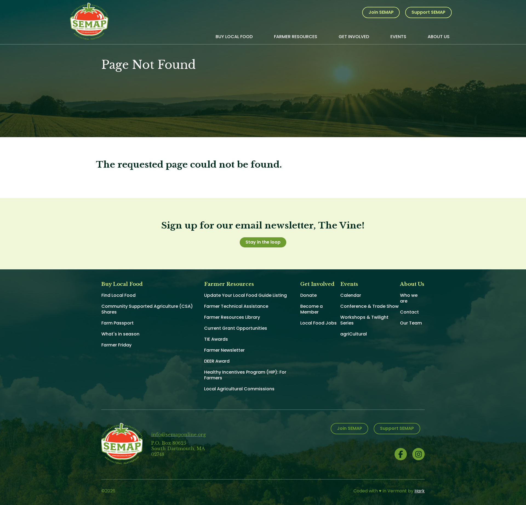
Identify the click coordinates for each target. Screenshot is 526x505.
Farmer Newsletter (224, 350)
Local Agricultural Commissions (239, 389)
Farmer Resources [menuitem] (295, 36)
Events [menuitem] (398, 36)
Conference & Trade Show (369, 306)
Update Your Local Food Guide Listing (245, 295)
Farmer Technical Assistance (236, 306)
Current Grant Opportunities (235, 328)
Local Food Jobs (318, 323)
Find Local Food (118, 295)
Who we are (409, 298)
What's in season (120, 334)
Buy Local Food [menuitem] (234, 36)
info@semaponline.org (178, 434)
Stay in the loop (263, 242)
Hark (419, 491)
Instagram (418, 454)
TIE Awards (216, 339)
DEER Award (217, 361)
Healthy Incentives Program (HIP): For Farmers (245, 375)
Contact (409, 312)
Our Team (411, 323)
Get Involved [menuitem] (354, 36)
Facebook (401, 454)
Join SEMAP (381, 12)
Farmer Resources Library (232, 317)
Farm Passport (117, 323)
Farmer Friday (116, 345)
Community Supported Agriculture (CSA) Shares (147, 309)
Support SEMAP (428, 12)
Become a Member (311, 309)
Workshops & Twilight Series (364, 320)
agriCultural (353, 334)
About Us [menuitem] (439, 36)
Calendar (350, 295)
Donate (308, 295)
